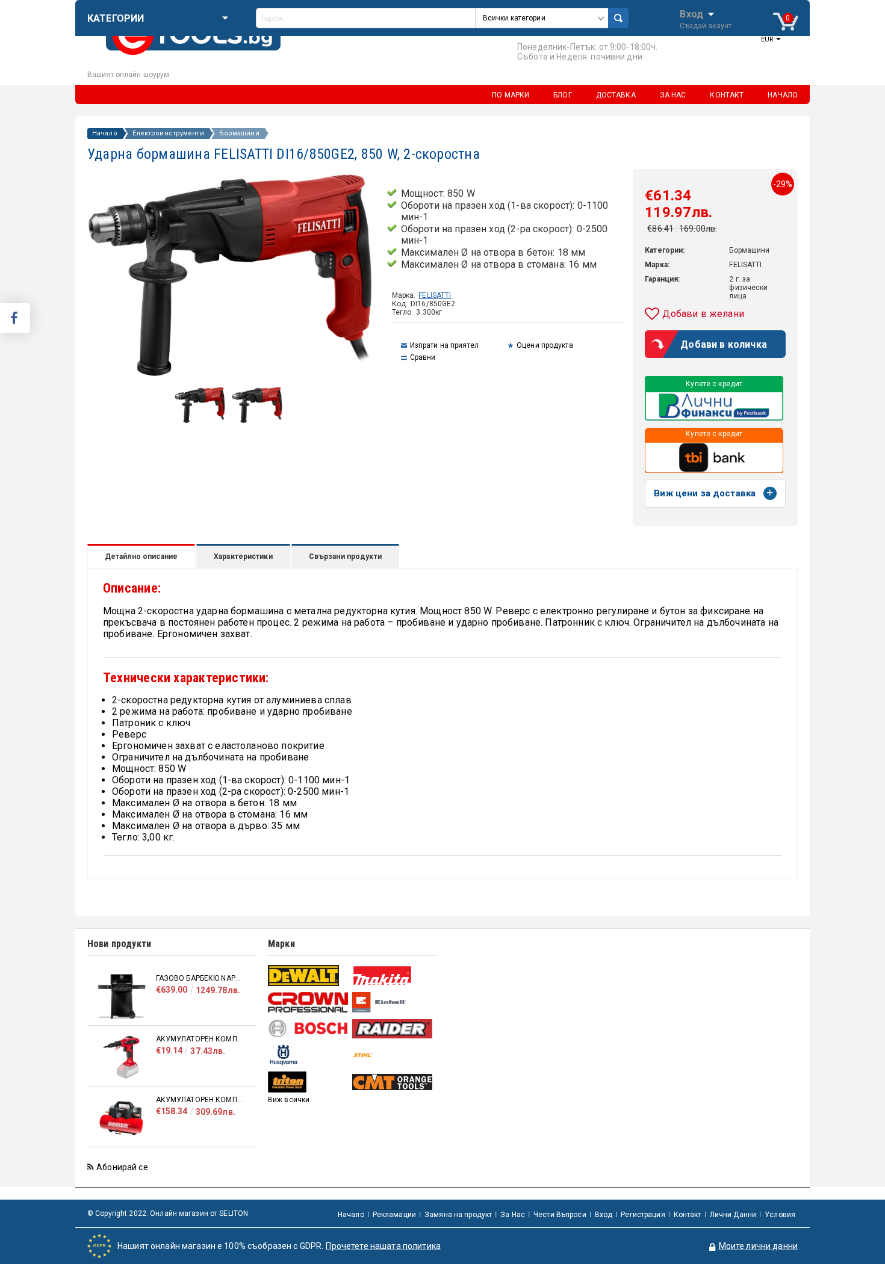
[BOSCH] (308, 1028)
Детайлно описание (141, 556)
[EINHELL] (392, 1002)
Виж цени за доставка (705, 493)
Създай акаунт (705, 26)
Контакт (687, 1214)
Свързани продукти (345, 556)
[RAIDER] (392, 1028)
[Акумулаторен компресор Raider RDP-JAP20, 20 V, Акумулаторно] (121, 1057)
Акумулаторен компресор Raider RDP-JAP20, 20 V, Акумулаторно (200, 1039)
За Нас (512, 1214)
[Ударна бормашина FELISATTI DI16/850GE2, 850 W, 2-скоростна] (200, 420)
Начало (104, 133)
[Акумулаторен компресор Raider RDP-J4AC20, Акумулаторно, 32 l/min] (121, 1118)
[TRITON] (308, 1082)
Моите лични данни (758, 1246)
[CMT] (392, 1082)
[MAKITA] (392, 975)
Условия (780, 1214)
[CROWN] (308, 1002)
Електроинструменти (168, 133)
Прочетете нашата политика (383, 1246)
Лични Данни (733, 1214)
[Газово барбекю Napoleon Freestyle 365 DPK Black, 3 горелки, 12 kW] (121, 996)
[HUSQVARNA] (308, 1054)
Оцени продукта (545, 345)
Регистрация (643, 1214)
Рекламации (394, 1214)
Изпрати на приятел (444, 345)
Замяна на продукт (458, 1214)
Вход (691, 13)
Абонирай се (122, 1167)
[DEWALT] (308, 975)
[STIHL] (392, 1054)
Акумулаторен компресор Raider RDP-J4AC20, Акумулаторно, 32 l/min (200, 1100)
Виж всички (288, 1100)
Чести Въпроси (559, 1214)
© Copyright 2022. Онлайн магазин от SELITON (167, 1213)
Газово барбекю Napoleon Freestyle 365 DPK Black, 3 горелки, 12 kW (200, 978)
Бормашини (239, 133)
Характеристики (243, 556)
